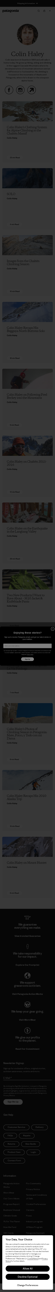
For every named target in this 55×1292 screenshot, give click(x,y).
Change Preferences (27, 1285)
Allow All (28, 1268)
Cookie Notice (32, 1258)
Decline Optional (28, 1276)
